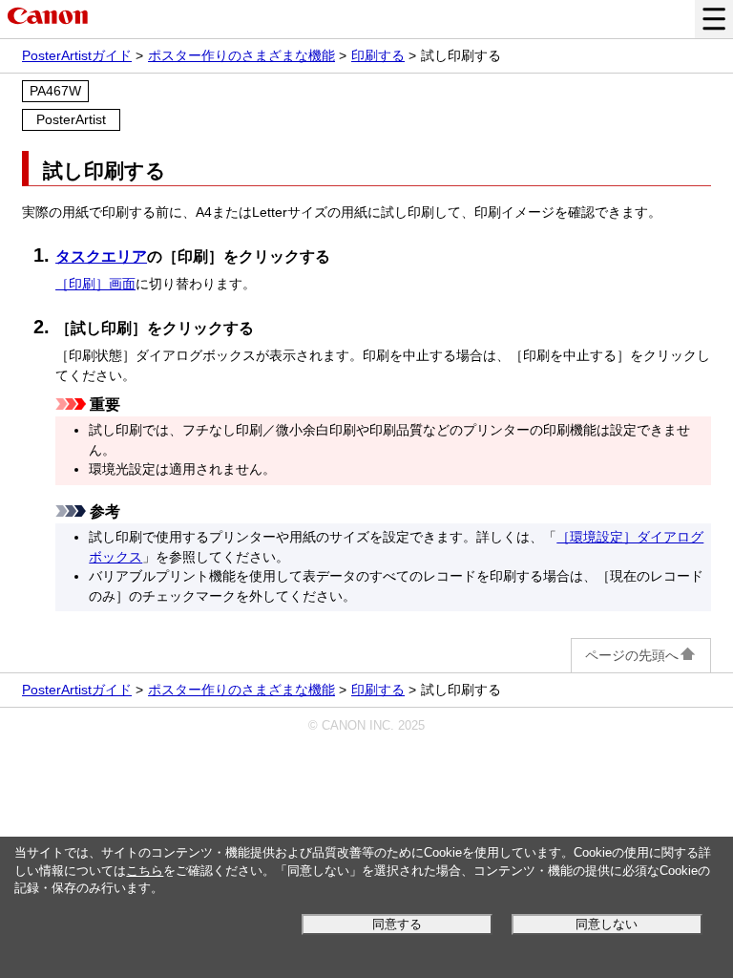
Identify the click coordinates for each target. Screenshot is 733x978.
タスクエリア (101, 256)
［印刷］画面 (95, 284)
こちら (144, 871)
